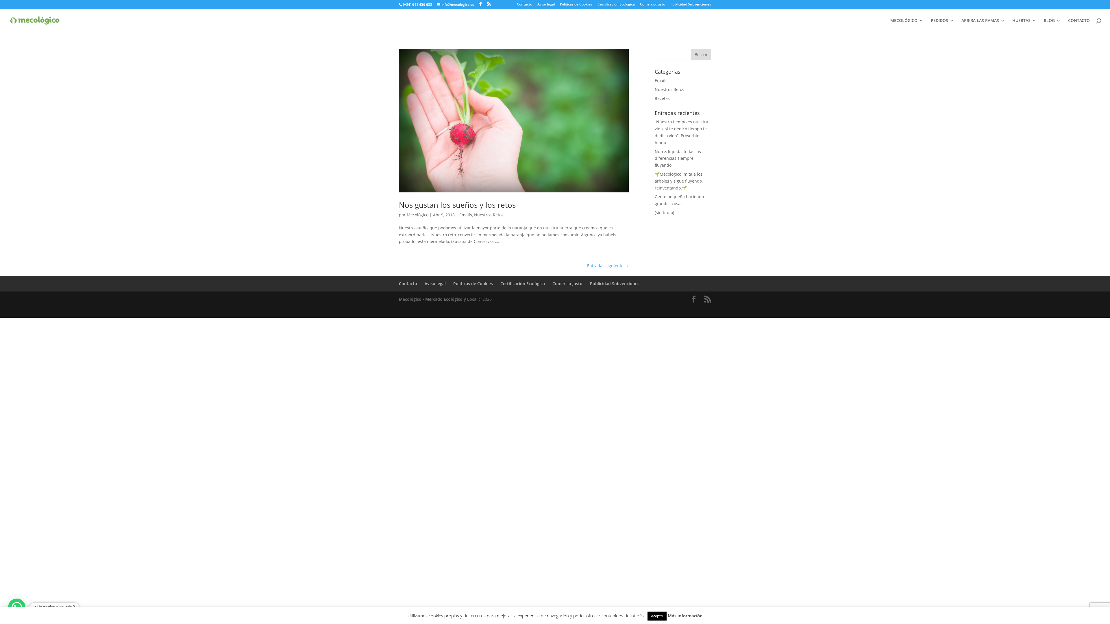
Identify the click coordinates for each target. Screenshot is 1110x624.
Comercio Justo (652, 5)
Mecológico (417, 215)
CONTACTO (1079, 20)
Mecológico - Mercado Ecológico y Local (438, 299)
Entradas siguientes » (608, 265)
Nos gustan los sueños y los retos (457, 205)
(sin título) (664, 212)
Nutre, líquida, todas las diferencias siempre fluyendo (678, 158)
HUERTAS (1021, 20)
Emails (465, 215)
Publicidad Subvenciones (690, 5)
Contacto (524, 5)
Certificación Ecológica (616, 5)
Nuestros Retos (489, 215)
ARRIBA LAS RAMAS (980, 20)
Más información (685, 616)
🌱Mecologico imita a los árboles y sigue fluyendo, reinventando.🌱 (679, 181)
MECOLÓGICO (903, 20)
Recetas (662, 98)
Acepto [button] (657, 616)
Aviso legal (546, 5)
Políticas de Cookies (576, 5)
